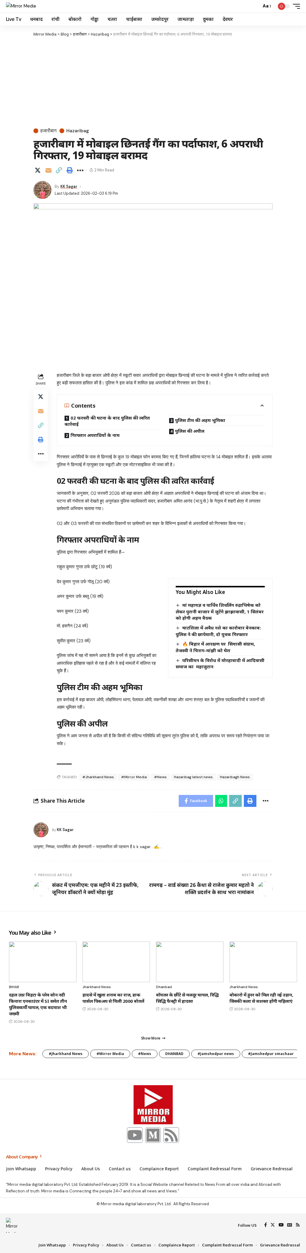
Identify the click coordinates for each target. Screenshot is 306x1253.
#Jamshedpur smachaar (271, 1053)
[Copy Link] (59, 170)
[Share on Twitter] (37, 170)
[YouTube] (281, 1225)
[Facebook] (265, 1225)
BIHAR (14, 987)
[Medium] (153, 1135)
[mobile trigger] (295, 6)
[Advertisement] (153, 82)
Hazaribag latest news (193, 777)
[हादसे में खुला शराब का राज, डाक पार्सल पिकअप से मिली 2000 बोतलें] (116, 962)
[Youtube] (135, 1135)
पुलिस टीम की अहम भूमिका (200, 420)
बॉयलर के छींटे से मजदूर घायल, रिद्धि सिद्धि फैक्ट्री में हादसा (187, 998)
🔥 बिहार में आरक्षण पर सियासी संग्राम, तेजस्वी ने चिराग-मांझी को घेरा (215, 647)
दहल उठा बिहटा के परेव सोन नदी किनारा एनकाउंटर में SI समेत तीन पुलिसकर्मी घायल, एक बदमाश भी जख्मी (38, 1004)
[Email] (48, 170)
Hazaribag (77, 130)
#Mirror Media (134, 777)
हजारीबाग (48, 130)
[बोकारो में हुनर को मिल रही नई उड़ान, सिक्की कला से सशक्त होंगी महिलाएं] (263, 962)
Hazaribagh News (235, 777)
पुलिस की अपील (189, 431)
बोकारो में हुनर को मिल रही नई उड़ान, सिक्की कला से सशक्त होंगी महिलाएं (261, 998)
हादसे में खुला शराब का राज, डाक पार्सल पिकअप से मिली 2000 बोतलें (113, 998)
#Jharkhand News (98, 777)
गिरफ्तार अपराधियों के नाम (95, 435)
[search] (255, 6)
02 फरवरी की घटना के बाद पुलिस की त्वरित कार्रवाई (107, 421)
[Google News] (289, 1225)
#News (160, 777)
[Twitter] (272, 1225)
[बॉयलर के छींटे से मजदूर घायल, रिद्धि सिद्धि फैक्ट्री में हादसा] (190, 962)
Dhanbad (164, 987)
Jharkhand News (96, 987)
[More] (80, 170)
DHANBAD (174, 1053)
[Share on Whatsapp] (221, 801)
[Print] (69, 170)
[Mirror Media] (21, 6)
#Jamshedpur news (216, 1053)
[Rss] (171, 1135)
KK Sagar (68, 186)
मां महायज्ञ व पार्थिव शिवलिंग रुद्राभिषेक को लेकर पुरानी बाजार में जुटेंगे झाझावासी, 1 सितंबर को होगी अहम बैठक (220, 611)
